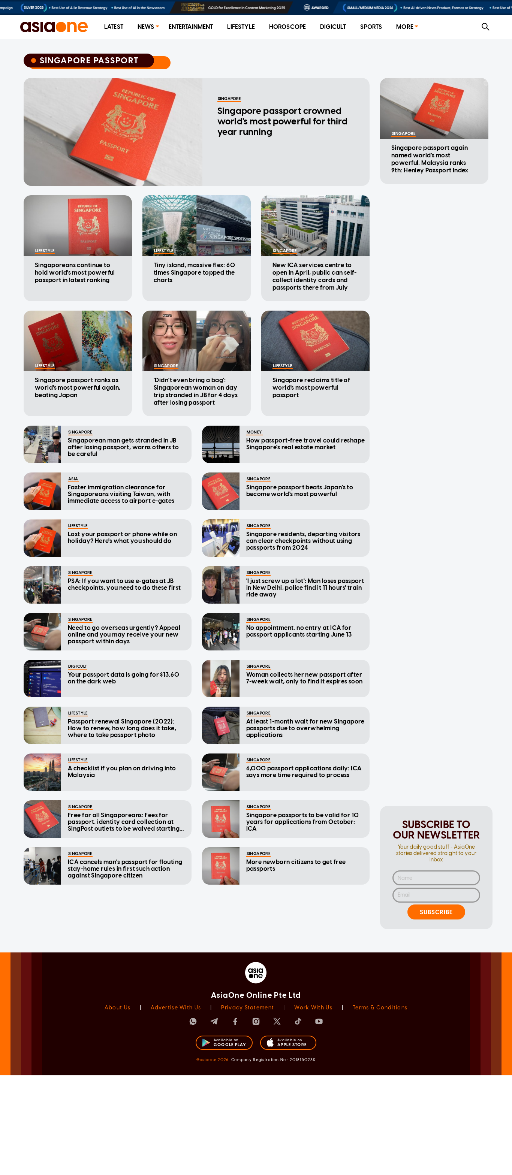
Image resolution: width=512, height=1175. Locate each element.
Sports (371, 26)
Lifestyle (241, 26)
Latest (113, 26)
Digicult (333, 26)
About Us (117, 1008)
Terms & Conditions (380, 1008)
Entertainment (191, 26)
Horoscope (287, 26)
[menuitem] (113, 27)
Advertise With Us (176, 1008)
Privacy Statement (247, 1008)
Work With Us (313, 1008)
